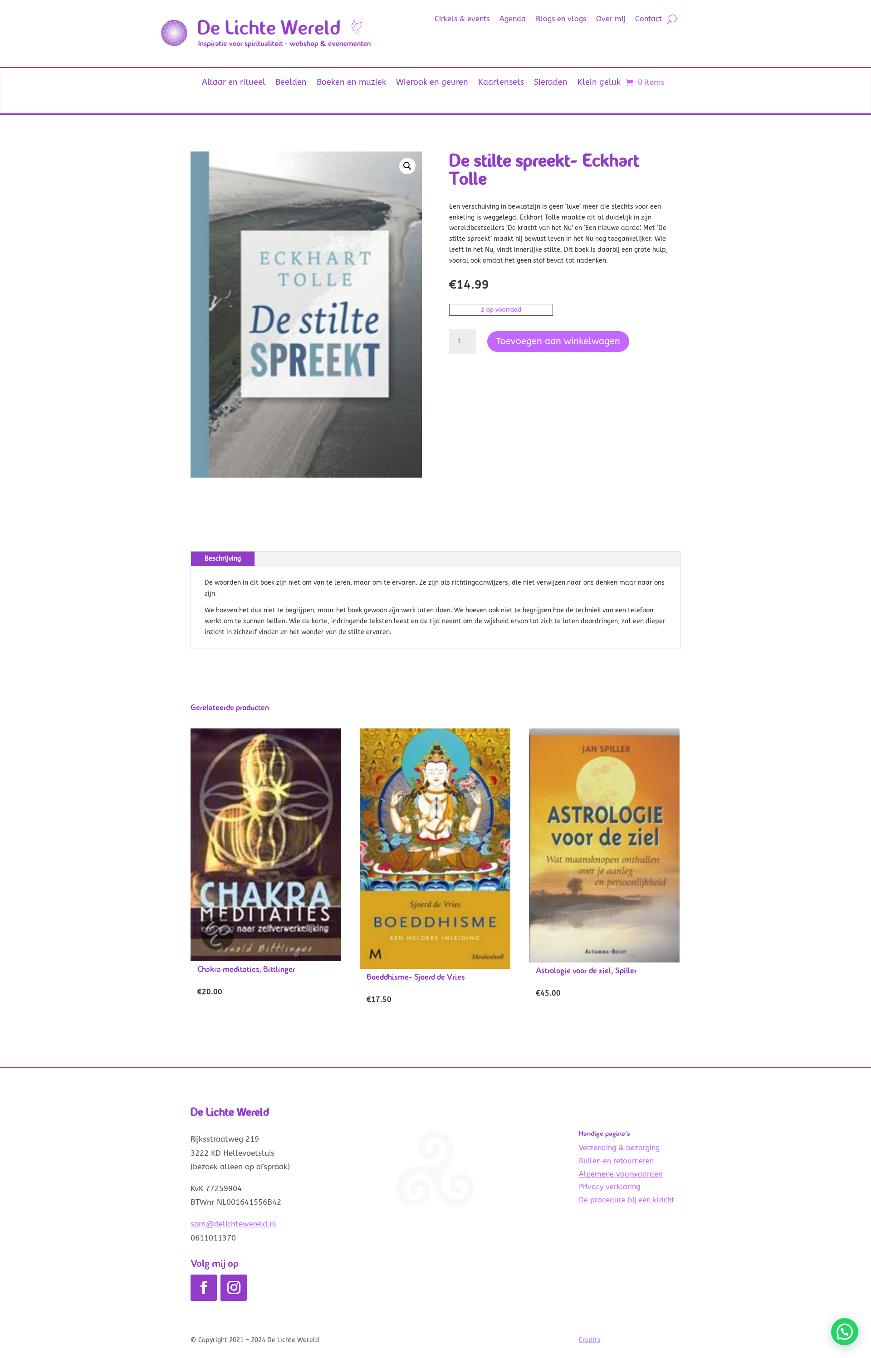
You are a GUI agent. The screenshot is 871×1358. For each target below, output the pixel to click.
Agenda (512, 19)
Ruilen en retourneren (616, 1161)
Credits (590, 1340)
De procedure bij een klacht (626, 1200)
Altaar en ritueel (233, 83)
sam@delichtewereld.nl (234, 1223)
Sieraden (551, 83)
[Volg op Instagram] (233, 1288)
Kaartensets (501, 83)
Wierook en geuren (432, 83)
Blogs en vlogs (561, 19)
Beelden (291, 83)
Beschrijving (223, 558)
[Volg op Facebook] (204, 1288)
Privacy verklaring (609, 1186)
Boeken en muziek (351, 83)
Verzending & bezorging (619, 1147)
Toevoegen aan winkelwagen (558, 341)
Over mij (610, 19)
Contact (648, 19)
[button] (407, 166)
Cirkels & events (462, 19)
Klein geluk (599, 83)
